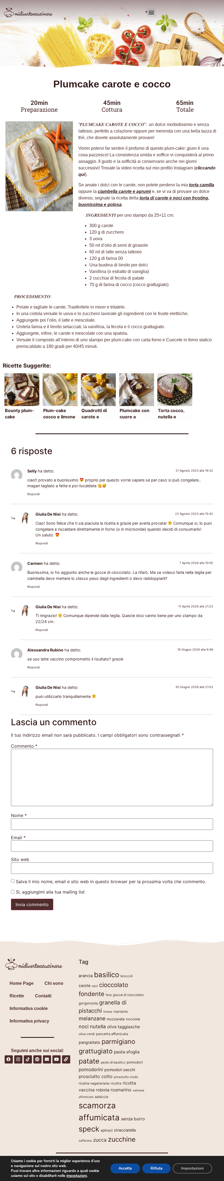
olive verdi (87, 1034)
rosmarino (121, 1089)
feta (108, 995)
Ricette (17, 996)
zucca (100, 1140)
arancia (86, 975)
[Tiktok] (28, 1059)
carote (84, 985)
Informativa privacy (29, 1021)
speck (89, 1128)
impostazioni (76, 1175)
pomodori (135, 1062)
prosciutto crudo (126, 1077)
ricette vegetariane (94, 1083)
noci (84, 1026)
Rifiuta (157, 1168)
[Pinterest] (37, 1059)
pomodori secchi (119, 1069)
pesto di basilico (113, 1062)
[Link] (66, 1059)
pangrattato (89, 1042)
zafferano (85, 1140)
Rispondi (33, 494)
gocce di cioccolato (128, 995)
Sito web (20, 859)
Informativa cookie (29, 1008)
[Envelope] (47, 1059)
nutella (98, 1026)
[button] (151, 12)
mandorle (121, 1011)
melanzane (92, 1018)
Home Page (22, 983)
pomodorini (91, 1069)
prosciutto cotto (96, 1076)
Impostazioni (192, 1168)
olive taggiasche (123, 1026)
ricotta (116, 1083)
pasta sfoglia (127, 1051)
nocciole (133, 1019)
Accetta (125, 1168)
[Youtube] (56, 1059)
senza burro (133, 1118)
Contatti (43, 996)
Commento (24, 746)
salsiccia (101, 1097)
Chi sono (54, 983)
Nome (19, 815)
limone (107, 1011)
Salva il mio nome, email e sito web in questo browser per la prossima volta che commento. (111, 881)
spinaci (107, 1130)
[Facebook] (9, 1059)
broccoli (126, 976)
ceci (95, 986)
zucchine (121, 1139)
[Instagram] (18, 1059)
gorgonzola (88, 1003)
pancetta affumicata (112, 1034)
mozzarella (116, 1019)
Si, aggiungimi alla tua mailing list (49, 892)
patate (89, 1061)
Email (18, 837)
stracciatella (125, 1130)
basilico (106, 974)
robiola (102, 1090)
